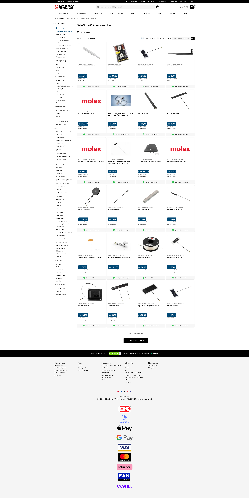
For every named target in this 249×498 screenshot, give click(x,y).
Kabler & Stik (60, 218)
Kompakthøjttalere (61, 165)
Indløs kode (151, 1)
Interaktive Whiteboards (63, 110)
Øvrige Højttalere (61, 176)
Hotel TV (58, 83)
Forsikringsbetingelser (61, 370)
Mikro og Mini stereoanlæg (63, 140)
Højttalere (57, 150)
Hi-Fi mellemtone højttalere (64, 46)
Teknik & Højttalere (61, 235)
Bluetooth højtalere (61, 242)
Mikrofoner (59, 202)
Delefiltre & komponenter (64, 31)
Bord (57, 64)
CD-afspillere (60, 135)
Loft (57, 70)
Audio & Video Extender (63, 267)
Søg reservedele (161, 1)
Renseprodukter (60, 100)
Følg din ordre (105, 372)
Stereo (56, 128)
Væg (57, 73)
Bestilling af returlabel (107, 375)
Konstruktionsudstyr (62, 48)
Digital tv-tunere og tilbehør (63, 180)
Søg (192, 38)
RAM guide (151, 368)
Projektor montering (62, 121)
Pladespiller (59, 143)
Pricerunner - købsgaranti (132, 375)
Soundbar (59, 170)
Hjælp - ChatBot (106, 377)
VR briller (58, 281)
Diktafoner (59, 196)
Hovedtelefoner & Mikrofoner (63, 193)
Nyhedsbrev (128, 380)
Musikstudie (58, 209)
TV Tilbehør (59, 97)
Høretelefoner (60, 199)
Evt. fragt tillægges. (82, 80)
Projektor (59, 119)
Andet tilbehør (59, 260)
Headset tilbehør (61, 275)
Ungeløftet (128, 382)
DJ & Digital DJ (60, 212)
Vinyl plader (59, 278)
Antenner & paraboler (62, 183)
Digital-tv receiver (61, 186)
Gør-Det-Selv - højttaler (63, 34)
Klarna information (59, 372)
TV (57, 91)
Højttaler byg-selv (60, 28)
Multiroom (59, 167)
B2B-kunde (183, 1)
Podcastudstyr (60, 229)
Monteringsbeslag (60, 61)
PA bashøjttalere (61, 54)
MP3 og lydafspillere (62, 254)
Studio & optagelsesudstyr (64, 232)
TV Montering (60, 94)
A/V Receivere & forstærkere (64, 132)
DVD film (58, 272)
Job (126, 370)
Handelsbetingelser (60, 368)
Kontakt (127, 368)
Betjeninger (59, 270)
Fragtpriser (104, 368)
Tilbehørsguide (152, 365)
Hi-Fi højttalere (60, 43)
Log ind (191, 1)
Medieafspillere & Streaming (64, 86)
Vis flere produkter (136, 340)
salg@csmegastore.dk (145, 399)
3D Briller (58, 264)
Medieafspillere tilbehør (63, 89)
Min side (103, 380)
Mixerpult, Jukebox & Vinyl (63, 221)
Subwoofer (59, 173)
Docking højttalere (61, 153)
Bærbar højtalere (61, 248)
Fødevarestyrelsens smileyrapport (135, 377)
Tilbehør (58, 189)
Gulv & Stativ (60, 67)
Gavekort (142, 1)
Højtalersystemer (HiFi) (63, 156)
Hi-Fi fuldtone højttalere (63, 40)
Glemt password (83, 370)
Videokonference (59, 285)
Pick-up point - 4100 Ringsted (133, 372)
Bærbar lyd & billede (60, 239)
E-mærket (57, 375)
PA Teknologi (60, 226)
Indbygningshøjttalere (62, 162)
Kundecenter (133, 1)
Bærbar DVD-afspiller (62, 245)
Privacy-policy (58, 365)
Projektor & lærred (60, 106)
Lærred (58, 116)
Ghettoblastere (60, 137)
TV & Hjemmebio (59, 76)
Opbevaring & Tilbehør (62, 224)
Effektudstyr (59, 215)
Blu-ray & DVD (60, 80)
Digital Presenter (61, 288)
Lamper (58, 113)
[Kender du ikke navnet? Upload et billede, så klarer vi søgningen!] (158, 7)
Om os (127, 365)
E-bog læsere (60, 251)
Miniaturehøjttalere (61, 51)
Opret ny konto (173, 1)
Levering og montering (108, 370)
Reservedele (59, 103)
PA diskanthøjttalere (62, 57)
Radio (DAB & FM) (61, 146)
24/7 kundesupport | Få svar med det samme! (67, 1)
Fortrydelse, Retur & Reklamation (111, 365)
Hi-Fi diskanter (60, 37)
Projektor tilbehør (61, 124)
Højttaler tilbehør (61, 159)
